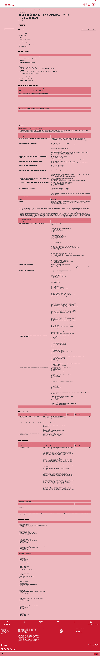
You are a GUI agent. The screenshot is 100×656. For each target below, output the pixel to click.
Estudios (21, 9)
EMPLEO (61, 632)
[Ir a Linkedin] (14, 648)
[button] (75, 1)
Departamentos (3, 634)
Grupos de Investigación (46, 629)
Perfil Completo (29, 78)
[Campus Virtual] (41, 621)
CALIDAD (61, 631)
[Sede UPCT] (74, 621)
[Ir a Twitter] (5, 648)
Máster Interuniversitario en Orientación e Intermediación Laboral (27, 640)
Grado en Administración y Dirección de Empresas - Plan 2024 (31, 9)
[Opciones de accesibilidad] (2, 653)
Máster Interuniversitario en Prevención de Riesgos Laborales (27, 641)
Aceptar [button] (96, 654)
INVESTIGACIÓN (45, 628)
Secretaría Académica (4, 630)
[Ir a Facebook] (2, 648)
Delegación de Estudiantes (5, 631)
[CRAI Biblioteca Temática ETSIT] (24, 621)
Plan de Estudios (42, 9)
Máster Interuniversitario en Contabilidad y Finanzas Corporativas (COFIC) (28, 639)
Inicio (18, 9)
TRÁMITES (61, 630)
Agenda (61, 629)
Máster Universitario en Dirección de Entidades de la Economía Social (28, 636)
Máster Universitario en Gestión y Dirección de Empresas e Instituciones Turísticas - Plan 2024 (28, 638)
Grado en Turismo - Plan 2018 (22, 631)
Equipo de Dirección (4, 628)
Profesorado (3, 633)
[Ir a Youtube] (11, 648)
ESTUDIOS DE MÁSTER (21, 634)
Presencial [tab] (22, 25)
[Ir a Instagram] (8, 648)
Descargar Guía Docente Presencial (88, 29)
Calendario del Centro (4, 632)
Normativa (2, 635)
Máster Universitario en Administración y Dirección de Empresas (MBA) (28, 635)
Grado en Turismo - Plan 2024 (22, 632)
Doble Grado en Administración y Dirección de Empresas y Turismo (28, 628)
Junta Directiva (3, 629)
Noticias (61, 628)
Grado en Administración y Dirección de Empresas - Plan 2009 (27, 629)
